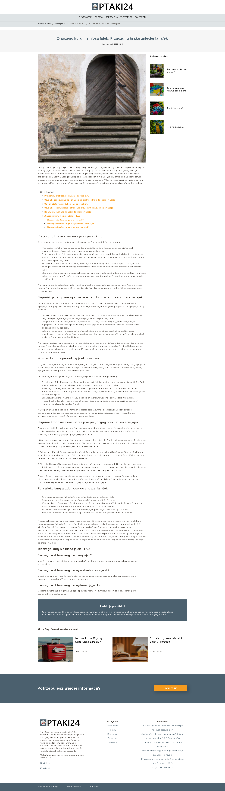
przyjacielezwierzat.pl (162, 767)
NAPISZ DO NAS (170, 688)
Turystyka (126, 17)
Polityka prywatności (48, 786)
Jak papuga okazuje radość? (177, 70)
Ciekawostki (85, 17)
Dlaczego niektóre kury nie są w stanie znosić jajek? (71, 223)
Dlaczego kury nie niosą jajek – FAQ (62, 215)
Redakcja (45, 763)
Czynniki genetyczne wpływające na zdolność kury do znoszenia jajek (80, 199)
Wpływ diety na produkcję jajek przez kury (66, 204)
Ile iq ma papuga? (175, 127)
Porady (99, 17)
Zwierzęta (140, 17)
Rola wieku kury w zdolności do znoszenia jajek (68, 211)
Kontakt (45, 768)
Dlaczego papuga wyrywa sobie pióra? (177, 89)
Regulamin (94, 786)
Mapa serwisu (74, 786)
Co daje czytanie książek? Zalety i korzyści (166, 640)
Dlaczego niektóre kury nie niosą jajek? (65, 220)
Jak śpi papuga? (175, 108)
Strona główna (45, 24)
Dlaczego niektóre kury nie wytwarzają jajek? (68, 227)
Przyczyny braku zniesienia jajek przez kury (66, 195)
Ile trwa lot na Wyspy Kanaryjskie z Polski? (88, 640)
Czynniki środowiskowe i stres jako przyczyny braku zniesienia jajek (79, 207)
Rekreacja (112, 17)
